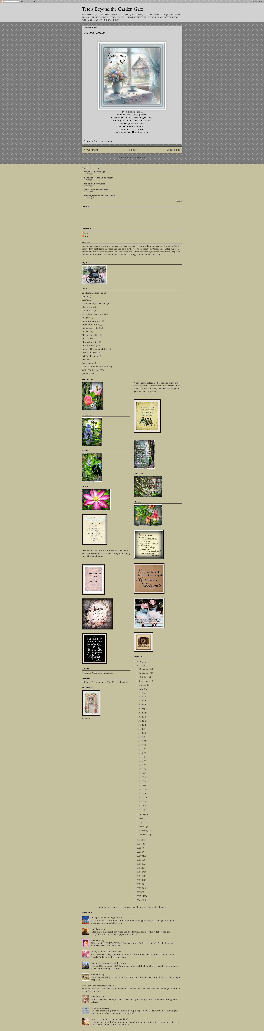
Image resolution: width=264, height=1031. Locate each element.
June (141, 814)
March (142, 826)
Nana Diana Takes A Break (97, 189)
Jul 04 (141, 797)
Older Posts (173, 149)
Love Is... (86, 331)
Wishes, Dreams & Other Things (99, 195)
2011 (139, 892)
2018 (139, 864)
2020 (139, 856)
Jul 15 (141, 753)
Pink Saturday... (98, 929)
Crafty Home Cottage (94, 171)
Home (132, 149)
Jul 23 (141, 724)
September (144, 681)
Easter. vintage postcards (94, 303)
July (141, 689)
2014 (139, 880)
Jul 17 (141, 745)
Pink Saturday (89, 345)
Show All (179, 201)
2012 (139, 888)
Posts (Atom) (138, 157)
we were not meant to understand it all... (110, 1019)
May (141, 818)
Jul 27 (141, 708)
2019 (139, 860)
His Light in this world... (93, 314)
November (144, 673)
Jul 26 (141, 712)
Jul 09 (141, 777)
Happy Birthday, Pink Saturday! (106, 951)
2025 (139, 665)
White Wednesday (91, 370)
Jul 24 (141, 720)
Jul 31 (141, 692)
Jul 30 (141, 696)
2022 (139, 847)
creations (86, 300)
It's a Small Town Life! (94, 183)
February (144, 830)
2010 (139, 896)
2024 (139, 839)
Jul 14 (141, 757)
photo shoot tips (90, 342)
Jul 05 (141, 793)
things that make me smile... (95, 366)
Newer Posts (91, 149)
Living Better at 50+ (91, 328)
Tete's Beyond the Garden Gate (112, 8)
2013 (139, 884)
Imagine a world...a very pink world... (108, 963)
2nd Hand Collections (92, 292)
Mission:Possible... (90, 335)
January (143, 834)
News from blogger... (100, 1008)
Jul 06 (141, 789)
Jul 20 (141, 733)
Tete (86, 233)
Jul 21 (141, 729)
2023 (139, 843)
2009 (139, 900)
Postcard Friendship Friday (95, 349)
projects (86, 359)
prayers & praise (90, 352)
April (142, 822)
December (144, 669)
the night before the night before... (107, 917)
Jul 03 (141, 801)
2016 (139, 872)
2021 (139, 851)
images (85, 317)
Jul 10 (141, 773)
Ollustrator (141, 907)
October (143, 677)
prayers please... (95, 32)
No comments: (108, 141)
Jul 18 (141, 741)
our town (86, 338)
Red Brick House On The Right (98, 177)
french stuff (87, 310)
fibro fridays (88, 307)
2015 (139, 876)
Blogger (163, 907)
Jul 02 (141, 805)
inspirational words (91, 321)
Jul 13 (141, 761)
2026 (139, 661)
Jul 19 (141, 737)
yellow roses (88, 373)
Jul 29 (141, 700)
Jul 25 (141, 716)
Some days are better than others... (99, 985)
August (143, 685)
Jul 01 (141, 809)
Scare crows (88, 363)
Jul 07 (141, 785)
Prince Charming (90, 356)
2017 (139, 868)
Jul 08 (141, 781)
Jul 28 (141, 704)
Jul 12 (141, 765)
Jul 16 (141, 749)
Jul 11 (141, 769)
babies (85, 296)
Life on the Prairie (91, 324)
